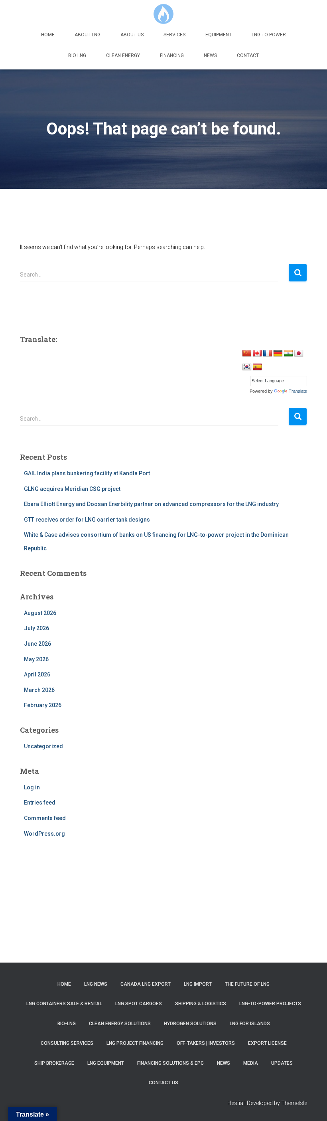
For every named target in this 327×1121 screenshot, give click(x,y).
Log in (32, 787)
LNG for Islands (250, 1023)
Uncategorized (43, 746)
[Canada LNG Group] (163, 14)
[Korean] (247, 367)
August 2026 (40, 613)
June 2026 (37, 644)
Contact (248, 55)
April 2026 (37, 674)
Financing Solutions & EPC (170, 1063)
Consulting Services (67, 1043)
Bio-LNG (66, 1023)
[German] (278, 354)
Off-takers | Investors (206, 1043)
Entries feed (39, 802)
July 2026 (36, 628)
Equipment (218, 35)
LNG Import (198, 984)
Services (174, 35)
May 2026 (36, 659)
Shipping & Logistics (200, 1003)
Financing (172, 55)
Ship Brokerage (54, 1063)
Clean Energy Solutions (120, 1023)
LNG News (95, 984)
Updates (282, 1063)
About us (132, 35)
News (210, 55)
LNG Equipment (105, 1063)
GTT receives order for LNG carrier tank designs (87, 519)
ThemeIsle (294, 1103)
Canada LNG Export (145, 984)
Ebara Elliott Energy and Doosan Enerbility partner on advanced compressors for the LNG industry (151, 504)
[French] (267, 354)
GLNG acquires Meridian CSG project (72, 489)
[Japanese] (298, 354)
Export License (267, 1043)
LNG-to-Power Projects (270, 1003)
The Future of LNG (247, 984)
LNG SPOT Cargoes (138, 1003)
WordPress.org (44, 833)
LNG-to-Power (269, 35)
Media (250, 1063)
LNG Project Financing (135, 1043)
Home (48, 35)
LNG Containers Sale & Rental (64, 1003)
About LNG (87, 35)
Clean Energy (123, 55)
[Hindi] (288, 354)
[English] (257, 354)
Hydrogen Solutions (190, 1023)
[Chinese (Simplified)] (247, 354)
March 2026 (39, 690)
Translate (298, 391)
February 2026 (42, 705)
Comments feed (45, 818)
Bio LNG (77, 55)
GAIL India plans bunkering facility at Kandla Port (87, 473)
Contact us (163, 1082)
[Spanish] (257, 367)
